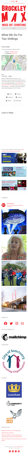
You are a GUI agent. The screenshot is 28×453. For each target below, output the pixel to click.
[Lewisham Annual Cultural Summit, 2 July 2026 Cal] (14, 299)
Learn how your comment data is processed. (13, 150)
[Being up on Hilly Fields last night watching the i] (14, 273)
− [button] (3, 59)
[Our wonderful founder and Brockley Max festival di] (14, 247)
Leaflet (12, 70)
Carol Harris (19, 83)
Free (16, 53)
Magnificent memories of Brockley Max (11, 430)
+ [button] (3, 57)
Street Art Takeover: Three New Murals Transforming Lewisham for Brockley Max (12, 435)
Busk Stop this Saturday (8, 433)
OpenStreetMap (18, 70)
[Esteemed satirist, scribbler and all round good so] (14, 221)
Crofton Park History (7, 85)
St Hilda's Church (13, 52)
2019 (13, 53)
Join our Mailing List (19, 3)
